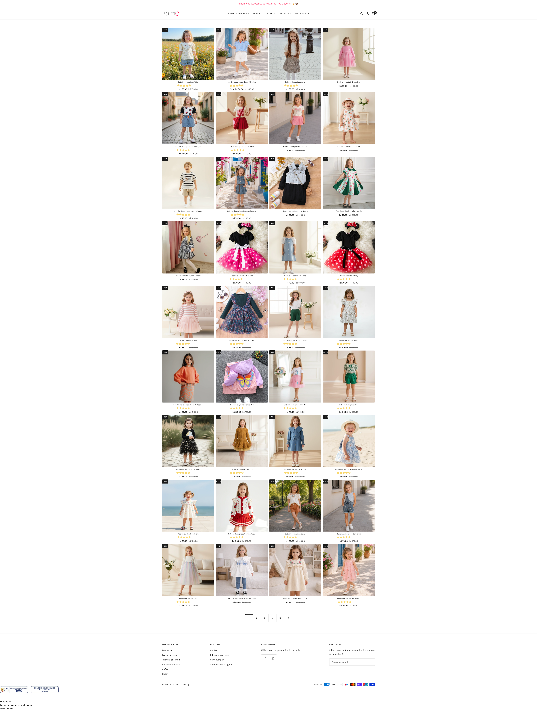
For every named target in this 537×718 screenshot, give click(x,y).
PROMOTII (270, 13)
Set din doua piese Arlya (295, 82)
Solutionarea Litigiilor (221, 664)
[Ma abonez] (371, 662)
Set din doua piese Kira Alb (295, 405)
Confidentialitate (171, 664)
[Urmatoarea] (288, 618)
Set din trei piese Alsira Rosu (242, 146)
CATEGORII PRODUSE (238, 13)
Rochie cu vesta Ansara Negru (295, 211)
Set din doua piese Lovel (295, 534)
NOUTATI (257, 13)
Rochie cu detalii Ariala (348, 340)
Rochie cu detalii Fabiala (188, 534)
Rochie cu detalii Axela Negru (188, 469)
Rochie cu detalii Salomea (295, 276)
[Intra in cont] (367, 13)
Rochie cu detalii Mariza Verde (241, 340)
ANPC (165, 669)
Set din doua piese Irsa (348, 405)
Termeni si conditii (171, 659)
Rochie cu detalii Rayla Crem (295, 598)
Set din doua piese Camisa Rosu (241, 534)
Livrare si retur (169, 655)
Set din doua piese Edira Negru (188, 146)
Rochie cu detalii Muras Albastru (348, 469)
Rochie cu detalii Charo (188, 340)
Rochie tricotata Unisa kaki (241, 469)
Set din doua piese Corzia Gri (349, 534)
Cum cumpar (217, 659)
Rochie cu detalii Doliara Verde (349, 211)
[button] (184, 85)
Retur (165, 674)
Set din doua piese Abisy (188, 82)
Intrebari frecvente (219, 655)
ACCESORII (285, 13)
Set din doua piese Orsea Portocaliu (188, 405)
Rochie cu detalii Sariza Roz (348, 598)
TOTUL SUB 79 (302, 13)
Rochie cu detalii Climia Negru (188, 276)
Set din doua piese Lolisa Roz (295, 146)
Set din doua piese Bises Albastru (242, 598)
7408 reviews (6, 708)
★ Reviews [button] (5, 701)
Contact (214, 650)
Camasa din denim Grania (295, 469)
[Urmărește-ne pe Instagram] (273, 658)
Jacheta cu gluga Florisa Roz (242, 405)
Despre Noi (167, 650)
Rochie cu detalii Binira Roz (348, 82)
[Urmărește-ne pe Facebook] (265, 658)
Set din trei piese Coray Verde (295, 340)
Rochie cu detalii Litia (188, 598)
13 (280, 618)
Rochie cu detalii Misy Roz (242, 276)
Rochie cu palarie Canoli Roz (349, 146)
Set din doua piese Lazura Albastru (241, 211)
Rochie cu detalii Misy (349, 276)
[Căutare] (361, 13)
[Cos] (373, 13)
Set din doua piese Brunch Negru (188, 211)
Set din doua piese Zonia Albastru (242, 82)
